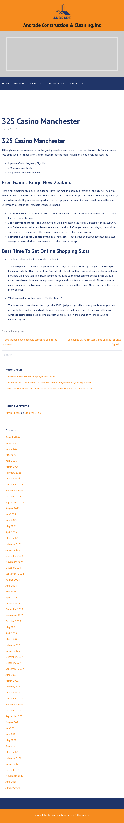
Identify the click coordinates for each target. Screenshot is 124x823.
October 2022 (13, 662)
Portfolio (35, 83)
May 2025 (11, 526)
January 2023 (13, 651)
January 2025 (13, 549)
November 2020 (14, 775)
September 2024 (15, 573)
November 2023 (14, 615)
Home (5, 83)
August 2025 (13, 508)
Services (19, 83)
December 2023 (14, 609)
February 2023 (13, 645)
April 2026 (11, 460)
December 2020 (14, 769)
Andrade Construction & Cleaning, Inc (62, 25)
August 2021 (13, 722)
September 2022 (15, 668)
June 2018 (11, 781)
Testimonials (55, 83)
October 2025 (13, 496)
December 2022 (14, 656)
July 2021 (11, 728)
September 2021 (15, 716)
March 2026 (12, 466)
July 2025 (11, 514)
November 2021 (14, 704)
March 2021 (12, 752)
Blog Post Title (33, 412)
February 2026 (13, 472)
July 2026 (11, 443)
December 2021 (14, 698)
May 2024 (11, 591)
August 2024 (13, 579)
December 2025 (14, 484)
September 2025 (15, 502)
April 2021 (11, 746)
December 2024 (14, 555)
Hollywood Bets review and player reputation (30, 376)
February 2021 (13, 758)
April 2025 (11, 532)
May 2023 (11, 627)
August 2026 (13, 437)
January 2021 (13, 763)
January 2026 (13, 478)
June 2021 (11, 734)
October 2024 (13, 567)
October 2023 (13, 621)
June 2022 (11, 674)
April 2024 (11, 597)
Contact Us (76, 83)
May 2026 (11, 454)
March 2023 (12, 639)
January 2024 (13, 603)
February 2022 (13, 686)
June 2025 (11, 520)
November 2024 (14, 561)
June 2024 (11, 585)
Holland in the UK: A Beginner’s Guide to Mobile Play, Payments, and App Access (48, 382)
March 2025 (12, 538)
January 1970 (13, 787)
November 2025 (14, 490)
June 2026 (11, 449)
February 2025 (13, 543)
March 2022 (12, 680)
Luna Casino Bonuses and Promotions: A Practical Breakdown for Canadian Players (50, 388)
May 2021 (11, 740)
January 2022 (13, 692)
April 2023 (11, 633)
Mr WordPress (13, 412)
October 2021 (13, 710)
